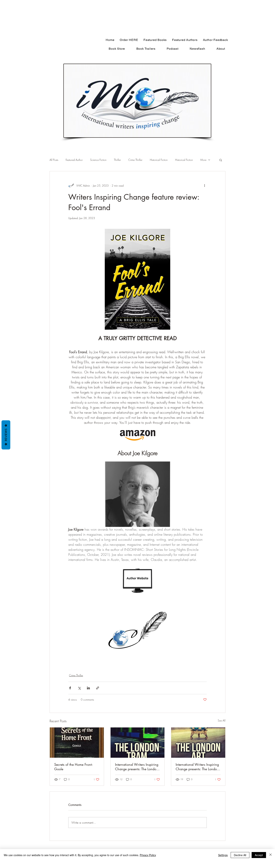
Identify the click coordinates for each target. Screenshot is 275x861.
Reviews (6, 435)
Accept (259, 855)
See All (221, 720)
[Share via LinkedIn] (88, 688)
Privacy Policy (148, 855)
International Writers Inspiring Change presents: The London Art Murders (197, 766)
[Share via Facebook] (70, 688)
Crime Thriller (135, 160)
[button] (220, 159)
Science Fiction (98, 160)
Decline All (240, 855)
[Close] (270, 855)
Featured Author (74, 160)
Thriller (117, 160)
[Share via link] (97, 688)
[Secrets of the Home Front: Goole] (77, 742)
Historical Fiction (159, 160)
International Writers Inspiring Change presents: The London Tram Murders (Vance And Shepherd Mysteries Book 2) (136, 766)
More (203, 160)
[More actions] (204, 185)
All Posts (54, 160)
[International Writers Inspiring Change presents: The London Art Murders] (198, 742)
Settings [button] (223, 855)
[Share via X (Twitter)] (79, 688)
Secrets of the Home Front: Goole (73, 766)
